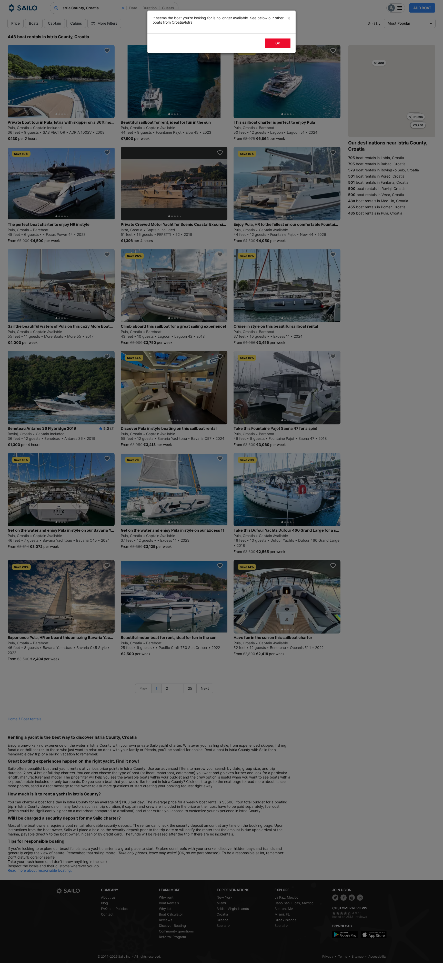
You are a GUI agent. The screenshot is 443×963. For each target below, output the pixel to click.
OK (277, 43)
